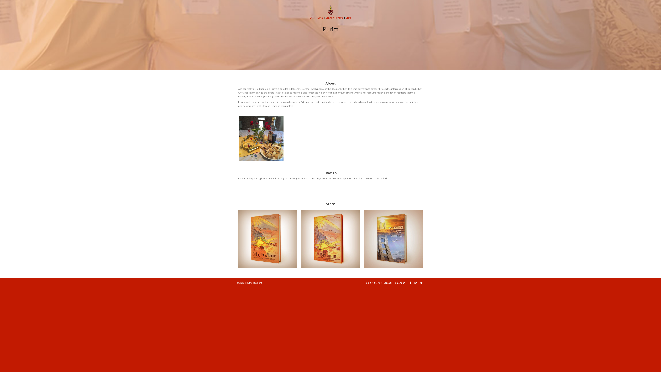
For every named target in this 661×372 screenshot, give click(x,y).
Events (339, 17)
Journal (319, 17)
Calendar (400, 282)
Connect (330, 17)
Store (348, 17)
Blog (368, 282)
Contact (387, 282)
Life (312, 17)
